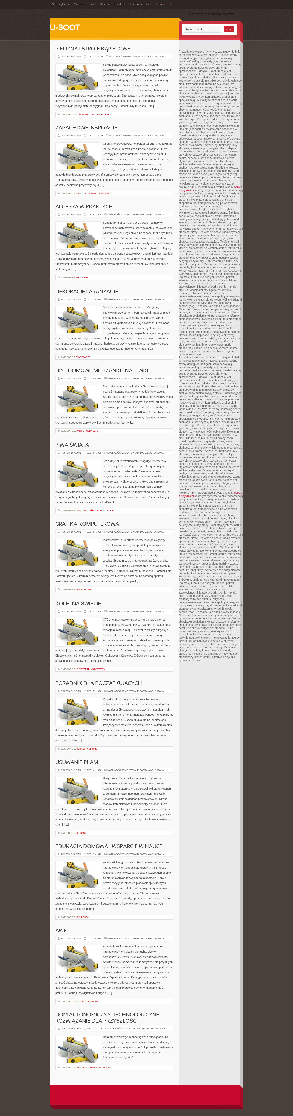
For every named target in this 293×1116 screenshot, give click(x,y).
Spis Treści (135, 4)
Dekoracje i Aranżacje (86, 292)
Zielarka (160, 4)
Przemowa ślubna (87, 1001)
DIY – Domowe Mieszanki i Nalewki (101, 371)
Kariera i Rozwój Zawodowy (93, 193)
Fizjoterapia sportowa (90, 669)
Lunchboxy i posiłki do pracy (94, 114)
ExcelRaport (84, 589)
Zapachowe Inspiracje (86, 128)
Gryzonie (82, 277)
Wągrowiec (83, 357)
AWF (61, 931)
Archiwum (79, 4)
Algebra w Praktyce (83, 207)
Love (92, 4)
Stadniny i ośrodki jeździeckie (95, 510)
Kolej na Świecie (78, 604)
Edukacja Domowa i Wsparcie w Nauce (109, 846)
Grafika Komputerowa (87, 524)
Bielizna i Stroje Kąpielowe (92, 49)
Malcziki (105, 4)
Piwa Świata (72, 445)
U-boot (65, 28)
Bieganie (81, 833)
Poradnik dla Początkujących (98, 683)
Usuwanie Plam (76, 762)
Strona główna (60, 4)
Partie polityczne (87, 431)
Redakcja (119, 4)
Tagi (148, 4)
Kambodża (82, 917)
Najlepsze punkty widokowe (94, 1067)
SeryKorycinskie (86, 749)
